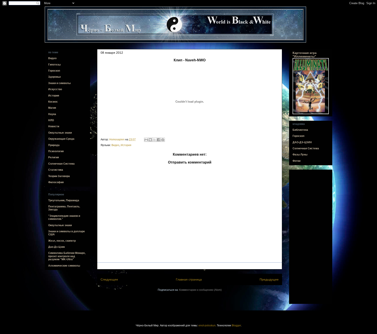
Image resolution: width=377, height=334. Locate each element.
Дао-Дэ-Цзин (56, 246)
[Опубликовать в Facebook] (158, 140)
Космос (53, 101)
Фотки (296, 160)
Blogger (236, 325)
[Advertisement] (311, 236)
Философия (56, 182)
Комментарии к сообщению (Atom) (200, 289)
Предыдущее (269, 279)
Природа (54, 145)
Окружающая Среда (61, 138)
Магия (52, 107)
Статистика (55, 169)
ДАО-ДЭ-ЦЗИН (302, 142)
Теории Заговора (59, 176)
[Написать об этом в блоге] (150, 140)
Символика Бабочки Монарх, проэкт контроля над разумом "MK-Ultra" (67, 256)
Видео (115, 145)
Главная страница (189, 279)
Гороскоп (54, 70)
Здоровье (54, 76)
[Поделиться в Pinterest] (163, 140)
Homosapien (117, 139)
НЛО (51, 120)
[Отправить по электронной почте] (146, 140)
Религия (53, 157)
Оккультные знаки (60, 132)
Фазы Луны (300, 154)
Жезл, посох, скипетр (62, 240)
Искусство (55, 89)
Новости (53, 126)
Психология (56, 151)
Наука (52, 114)
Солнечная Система (61, 163)
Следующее (109, 279)
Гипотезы (54, 64)
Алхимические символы (64, 265)
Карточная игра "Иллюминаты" (305, 54)
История (126, 145)
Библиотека (300, 129)
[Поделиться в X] (154, 140)
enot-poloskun (207, 325)
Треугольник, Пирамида (63, 200)
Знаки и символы (59, 83)
